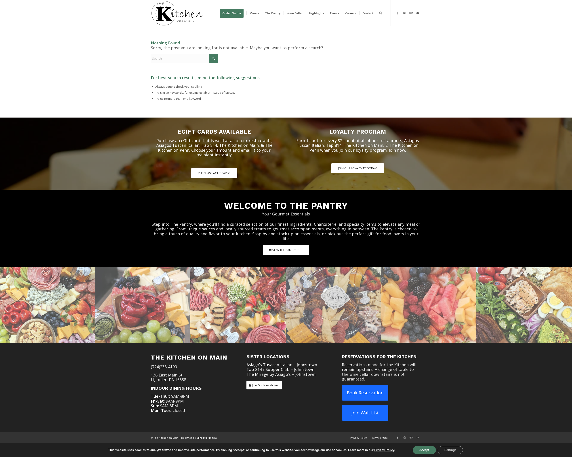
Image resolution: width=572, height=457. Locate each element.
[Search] (380, 13)
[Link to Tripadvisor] (411, 13)
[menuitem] (233, 13)
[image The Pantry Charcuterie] (47, 305)
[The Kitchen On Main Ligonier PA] (177, 13)
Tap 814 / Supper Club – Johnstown (280, 369)
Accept (424, 450)
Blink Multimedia (207, 437)
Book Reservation (365, 393)
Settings (450, 450)
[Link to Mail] (417, 13)
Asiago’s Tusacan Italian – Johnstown (281, 364)
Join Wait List (365, 413)
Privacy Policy (384, 450)
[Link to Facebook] (397, 13)
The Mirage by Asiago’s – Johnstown (280, 374)
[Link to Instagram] (404, 13)
